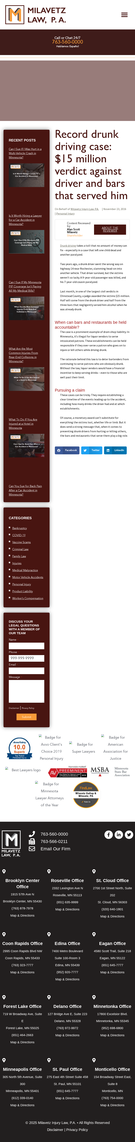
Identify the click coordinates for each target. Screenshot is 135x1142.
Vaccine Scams (21, 542)
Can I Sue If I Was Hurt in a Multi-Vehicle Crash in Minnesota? (25, 153)
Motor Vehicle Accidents (27, 577)
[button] (124, 14)
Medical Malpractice (25, 570)
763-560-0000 (67, 42)
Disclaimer (14, 708)
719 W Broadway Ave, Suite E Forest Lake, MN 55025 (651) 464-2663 (22, 1024)
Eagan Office (112, 943)
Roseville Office (67, 880)
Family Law (19, 556)
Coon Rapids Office (22, 943)
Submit (26, 717)
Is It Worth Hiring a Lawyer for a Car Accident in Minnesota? (25, 220)
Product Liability (22, 591)
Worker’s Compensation (27, 598)
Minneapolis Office (22, 1069)
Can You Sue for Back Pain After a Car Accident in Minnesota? (25, 490)
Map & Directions (22, 915)
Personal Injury (21, 584)
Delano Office (67, 1006)
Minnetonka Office (112, 1006)
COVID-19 (18, 535)
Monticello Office (112, 1069)
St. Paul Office (67, 1069)
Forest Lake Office (22, 1006)
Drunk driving (68, 245)
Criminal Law (20, 549)
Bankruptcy (19, 528)
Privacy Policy (28, 708)
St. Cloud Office (112, 880)
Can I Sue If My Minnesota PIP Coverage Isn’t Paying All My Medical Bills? (25, 286)
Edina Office (67, 943)
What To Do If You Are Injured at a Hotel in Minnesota (23, 424)
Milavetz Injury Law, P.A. (85, 209)
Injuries (16, 563)
